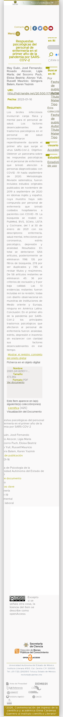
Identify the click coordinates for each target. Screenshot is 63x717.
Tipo (54, 104)
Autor (55, 126)
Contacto (19, 27)
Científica (13, 408)
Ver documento (15, 382)
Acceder (53, 150)
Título (55, 96)
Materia (56, 100)
